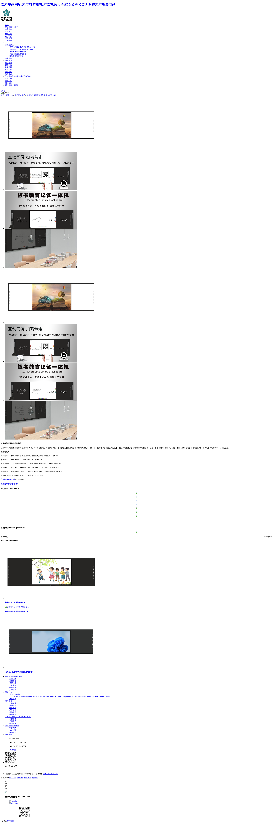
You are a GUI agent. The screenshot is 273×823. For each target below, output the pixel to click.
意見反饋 (8, 69)
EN (5, 91)
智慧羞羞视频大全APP (17, 52)
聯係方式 (12, 728)
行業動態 (8, 81)
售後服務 (8, 63)
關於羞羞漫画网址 (12, 27)
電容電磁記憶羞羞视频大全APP (21, 49)
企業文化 (8, 31)
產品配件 (8, 58)
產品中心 (8, 43)
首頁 (7, 25)
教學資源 (8, 74)
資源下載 (8, 65)
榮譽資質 (8, 38)
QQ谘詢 (14, 801)
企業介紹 (8, 29)
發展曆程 (8, 34)
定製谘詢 (4, 479)
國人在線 (12, 778)
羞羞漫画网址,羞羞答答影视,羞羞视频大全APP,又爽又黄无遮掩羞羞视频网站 (58, 4)
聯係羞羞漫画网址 (12, 85)
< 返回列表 (52, 95)
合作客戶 (8, 36)
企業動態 (8, 78)
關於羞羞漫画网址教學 (13, 676)
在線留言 (12, 732)
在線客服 (14, 803)
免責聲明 (35, 778)
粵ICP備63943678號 (50, 774)
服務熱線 (8, 735)
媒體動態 (8, 83)
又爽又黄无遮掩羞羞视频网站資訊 (18, 76)
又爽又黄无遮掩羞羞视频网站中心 (18, 717)
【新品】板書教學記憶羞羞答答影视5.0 (20, 672)
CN (2, 91)
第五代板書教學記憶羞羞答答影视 (22, 47)
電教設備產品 (10, 45)
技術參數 (13, 484)
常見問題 (8, 67)
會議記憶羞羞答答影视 (17, 54)
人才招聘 (8, 40)
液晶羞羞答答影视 (16, 56)
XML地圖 (27, 778)
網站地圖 (20, 778)
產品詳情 (5, 484)
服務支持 (8, 60)
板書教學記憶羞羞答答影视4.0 (16, 611)
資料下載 (11, 479)
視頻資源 (8, 72)
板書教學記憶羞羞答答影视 (37, 95)
